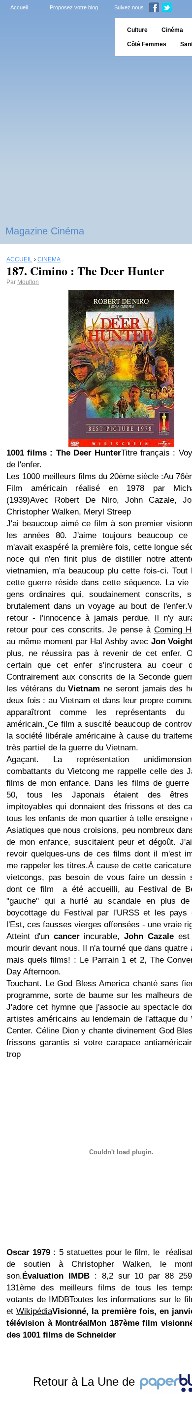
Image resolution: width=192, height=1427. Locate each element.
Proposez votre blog (74, 7)
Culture (137, 30)
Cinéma (172, 30)
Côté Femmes (146, 44)
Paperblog (54, 37)
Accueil (19, 7)
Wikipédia (34, 1311)
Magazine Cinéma (44, 231)
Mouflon (28, 282)
